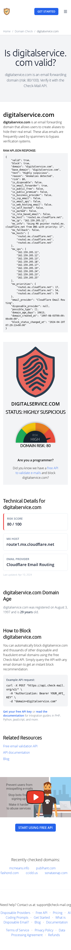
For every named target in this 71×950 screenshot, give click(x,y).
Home (7, 31)
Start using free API (35, 827)
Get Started (42, 917)
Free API (41, 913)
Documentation (57, 922)
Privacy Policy (44, 930)
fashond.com (10, 873)
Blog (6, 759)
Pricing (57, 913)
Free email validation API (20, 746)
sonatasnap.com (56, 873)
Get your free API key (17, 711)
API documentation (16, 752)
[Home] (6, 11)
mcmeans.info (19, 868)
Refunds (54, 935)
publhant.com (46, 868)
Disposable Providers (15, 913)
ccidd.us (32, 873)
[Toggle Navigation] (65, 11)
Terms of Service (17, 930)
